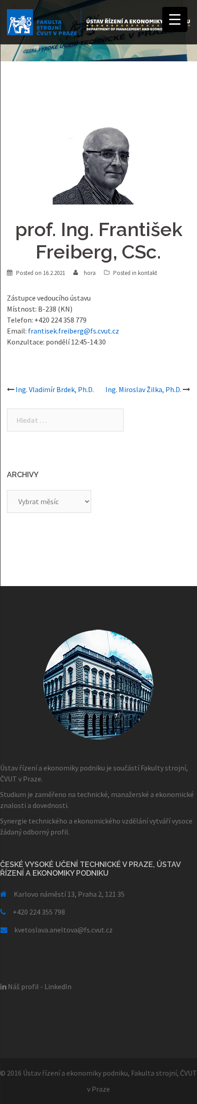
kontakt (147, 273)
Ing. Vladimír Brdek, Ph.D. (55, 389)
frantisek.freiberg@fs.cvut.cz (73, 330)
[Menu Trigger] (174, 19)
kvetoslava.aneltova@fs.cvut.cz (63, 929)
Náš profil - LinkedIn (38, 986)
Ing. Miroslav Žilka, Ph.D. (143, 389)
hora (90, 273)
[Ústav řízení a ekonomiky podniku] (98, 21)
